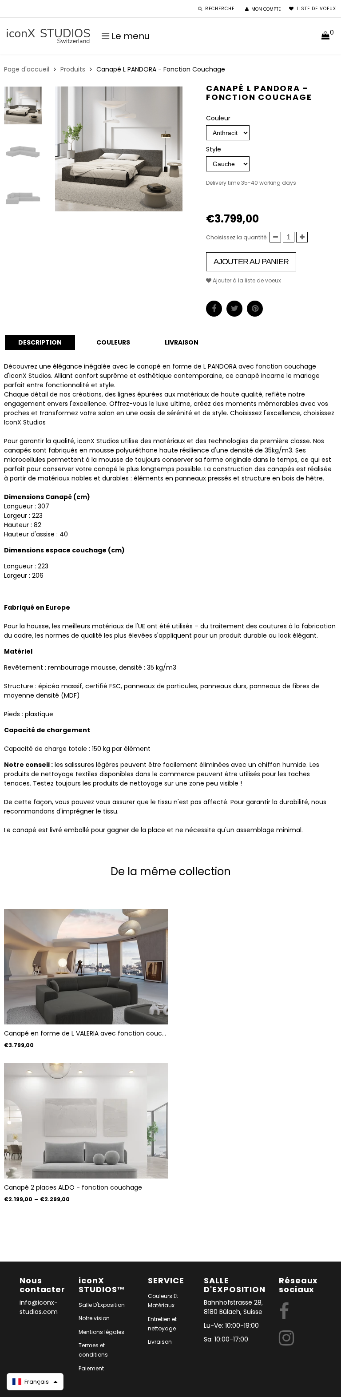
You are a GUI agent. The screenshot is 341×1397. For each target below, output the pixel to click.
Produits (72, 69)
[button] (35, 1381)
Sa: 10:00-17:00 (226, 1339)
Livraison (160, 1341)
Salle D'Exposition (102, 1305)
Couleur (218, 118)
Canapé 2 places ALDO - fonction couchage (73, 1187)
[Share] (214, 309)
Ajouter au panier (251, 261)
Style (213, 149)
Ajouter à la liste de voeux (246, 280)
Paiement (91, 1368)
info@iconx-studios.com (39, 1307)
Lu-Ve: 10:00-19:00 (231, 1325)
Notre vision (94, 1318)
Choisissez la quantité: (237, 237)
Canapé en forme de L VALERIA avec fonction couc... (85, 1033)
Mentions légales (101, 1332)
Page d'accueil (26, 69)
